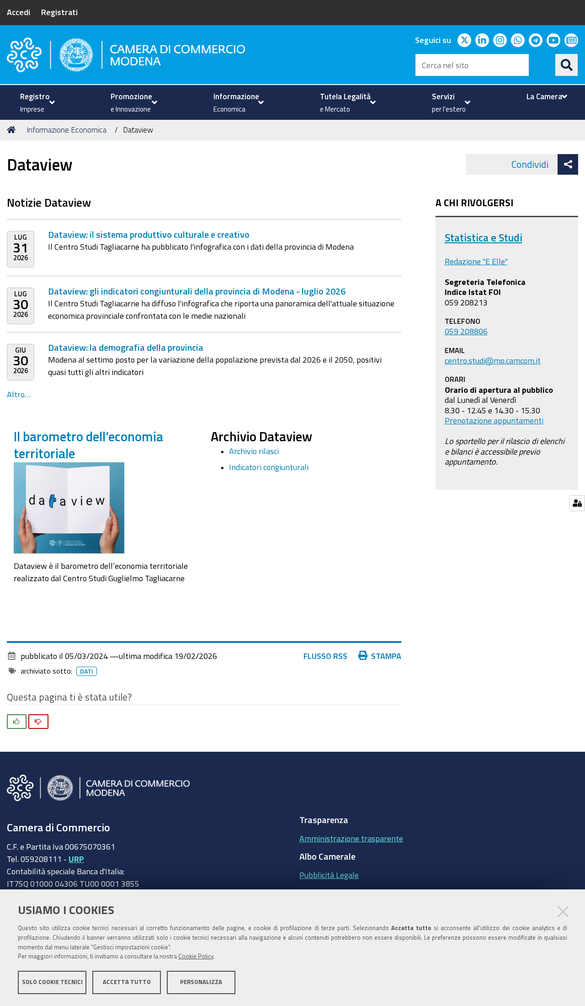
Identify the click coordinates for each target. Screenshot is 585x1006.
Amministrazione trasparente (351, 838)
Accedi (18, 12)
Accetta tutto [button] (127, 982)
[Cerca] (566, 65)
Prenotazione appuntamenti (494, 420)
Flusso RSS (325, 656)
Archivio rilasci (254, 451)
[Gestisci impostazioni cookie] (577, 503)
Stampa (386, 656)
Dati (86, 671)
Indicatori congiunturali (268, 467)
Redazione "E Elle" (476, 261)
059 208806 (466, 331)
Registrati (59, 12)
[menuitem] (36, 102)
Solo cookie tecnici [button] (52, 982)
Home (13, 130)
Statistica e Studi (483, 237)
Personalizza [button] (201, 982)
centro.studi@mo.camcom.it (493, 360)
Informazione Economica (66, 130)
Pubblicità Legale (329, 875)
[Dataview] (69, 507)
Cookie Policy (195, 957)
